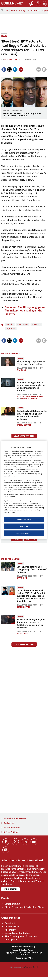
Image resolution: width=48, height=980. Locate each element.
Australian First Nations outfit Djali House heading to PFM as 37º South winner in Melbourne (32, 415)
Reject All (24, 526)
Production (36, 324)
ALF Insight (10, 929)
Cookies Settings (24, 519)
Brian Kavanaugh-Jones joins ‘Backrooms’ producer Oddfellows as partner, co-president (31, 623)
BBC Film (9, 324)
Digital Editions (11, 832)
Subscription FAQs (24, 958)
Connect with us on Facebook (5, 841)
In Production (22, 324)
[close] (26, 67)
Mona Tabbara (29, 398)
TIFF (6, 10)
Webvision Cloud (31, 967)
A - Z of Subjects (11, 827)
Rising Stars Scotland (29, 10)
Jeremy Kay (22, 633)
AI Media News (12, 926)
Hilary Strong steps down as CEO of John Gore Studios (31, 362)
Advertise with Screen (14, 818)
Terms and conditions (22, 946)
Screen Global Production (17, 933)
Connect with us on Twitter (15, 841)
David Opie (22, 578)
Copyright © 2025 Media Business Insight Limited (24, 953)
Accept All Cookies (24, 533)
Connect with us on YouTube (34, 841)
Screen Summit (12, 903)
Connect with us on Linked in (25, 841)
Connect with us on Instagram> (5, 850)
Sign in (12, 64)
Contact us (8, 823)
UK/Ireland (10, 329)
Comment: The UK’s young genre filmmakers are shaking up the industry (25, 311)
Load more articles (24, 436)
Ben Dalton (10, 59)
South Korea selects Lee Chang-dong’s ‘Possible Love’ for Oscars (32, 570)
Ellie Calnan (23, 396)
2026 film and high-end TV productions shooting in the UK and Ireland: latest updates (31, 386)
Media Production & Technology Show (24, 907)
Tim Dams (21, 370)
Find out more (10, 889)
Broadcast (10, 923)
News (4, 36)
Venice (14, 10)
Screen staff (23, 607)
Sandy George (24, 425)
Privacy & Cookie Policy (22, 950)
